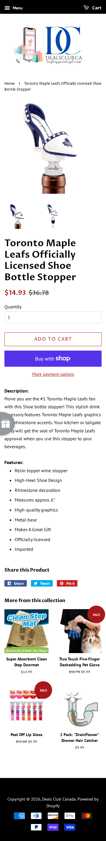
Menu (17, 8)
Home (9, 83)
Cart (96, 8)
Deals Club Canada (59, 799)
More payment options (53, 374)
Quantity (12, 307)
